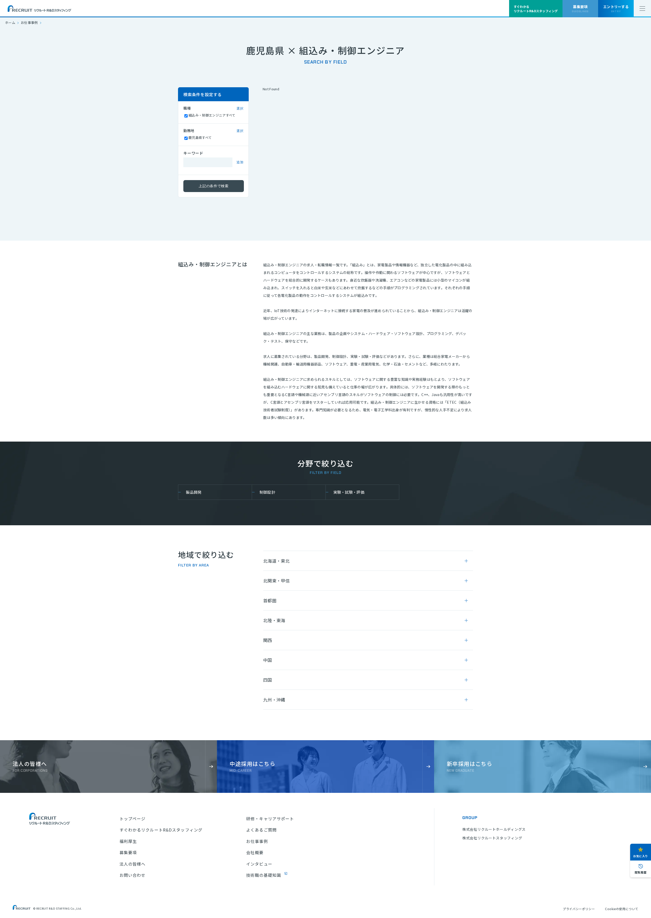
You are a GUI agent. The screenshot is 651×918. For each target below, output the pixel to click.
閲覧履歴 (640, 872)
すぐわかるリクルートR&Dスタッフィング (161, 830)
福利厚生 (128, 841)
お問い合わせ (133, 875)
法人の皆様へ (133, 864)
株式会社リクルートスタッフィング (492, 837)
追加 (239, 162)
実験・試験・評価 (349, 492)
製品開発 (193, 492)
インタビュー (259, 864)
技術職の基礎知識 (263, 875)
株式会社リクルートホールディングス (494, 829)
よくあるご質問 (261, 830)
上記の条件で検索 (214, 186)
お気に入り (640, 856)
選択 (239, 108)
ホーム (10, 22)
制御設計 (267, 492)
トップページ (133, 818)
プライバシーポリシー (579, 909)
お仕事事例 (29, 22)
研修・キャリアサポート (270, 818)
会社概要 (254, 852)
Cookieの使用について (621, 909)
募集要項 (128, 852)
